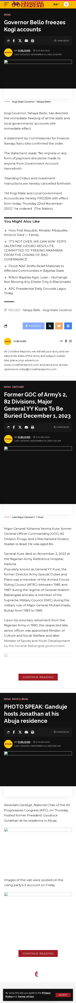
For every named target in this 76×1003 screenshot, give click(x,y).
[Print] (32, 40)
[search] (48, 4)
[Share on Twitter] (20, 40)
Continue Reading (38, 677)
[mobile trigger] (7, 4)
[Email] (26, 40)
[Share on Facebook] (14, 40)
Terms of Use (26, 996)
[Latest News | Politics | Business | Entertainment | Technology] (28, 4)
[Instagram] (70, 341)
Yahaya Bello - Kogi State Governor (47, 310)
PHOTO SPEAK (20, 699)
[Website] (61, 341)
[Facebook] (66, 341)
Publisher (24, 50)
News (7, 15)
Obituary (18, 387)
